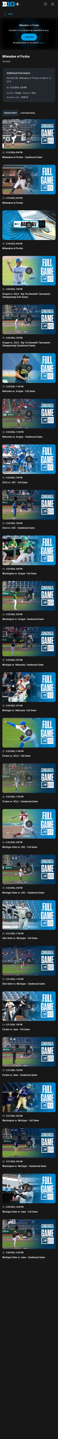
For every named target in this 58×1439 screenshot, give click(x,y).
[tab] (10, 113)
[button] (45, 4)
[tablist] (19, 113)
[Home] (10, 4)
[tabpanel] (29, 690)
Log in (42, 42)
